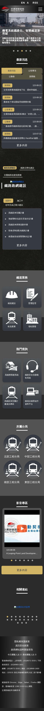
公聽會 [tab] (12, 76)
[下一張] (42, 607)
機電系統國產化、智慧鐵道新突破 (17, 51)
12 (19, 619)
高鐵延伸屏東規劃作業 (18, 225)
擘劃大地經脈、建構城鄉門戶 (26, 51)
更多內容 (22, 145)
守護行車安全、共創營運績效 (13, 51)
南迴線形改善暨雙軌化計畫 (20, 236)
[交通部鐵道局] (12, 9)
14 (28, 619)
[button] (23, 2)
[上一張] (1, 607)
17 (17, 622)
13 (24, 619)
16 (36, 619)
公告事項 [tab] (32, 71)
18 (22, 622)
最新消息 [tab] (12, 71)
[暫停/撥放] (41, 15)
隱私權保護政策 (22, 641)
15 (32, 619)
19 (26, 622)
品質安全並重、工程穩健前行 (22, 51)
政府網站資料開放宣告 (22, 649)
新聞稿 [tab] (32, 76)
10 (11, 619)
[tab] (10, 168)
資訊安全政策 (22, 645)
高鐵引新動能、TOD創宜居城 (30, 51)
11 (15, 619)
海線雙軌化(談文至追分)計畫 (20, 219)
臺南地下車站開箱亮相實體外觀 (17, 102)
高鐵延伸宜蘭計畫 (16, 213)
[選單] (40, 9)
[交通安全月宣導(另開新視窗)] (22, 607)
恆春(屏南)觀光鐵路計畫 (18, 231)
